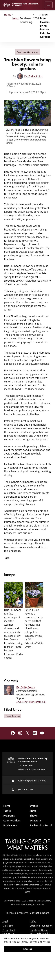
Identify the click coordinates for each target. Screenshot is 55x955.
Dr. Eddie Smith (33, 76)
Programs (9, 815)
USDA (33, 921)
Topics (7, 810)
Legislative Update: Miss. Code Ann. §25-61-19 (40, 933)
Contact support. (40, 913)
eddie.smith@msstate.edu (31, 702)
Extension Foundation (41, 925)
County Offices (12, 820)
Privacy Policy (28, 941)
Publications (10, 825)
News (15, 18)
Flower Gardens (13, 716)
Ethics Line (7, 925)
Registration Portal (41, 825)
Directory (35, 820)
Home (7, 14)
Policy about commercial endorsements (9, 933)
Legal (5, 921)
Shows (34, 815)
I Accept (27, 949)
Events (34, 805)
